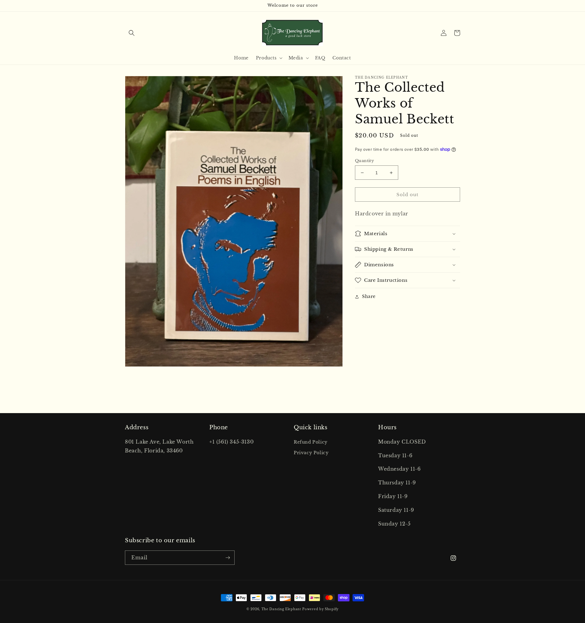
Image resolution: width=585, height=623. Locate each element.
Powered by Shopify (320, 609)
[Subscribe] (227, 557)
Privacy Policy (311, 452)
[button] (131, 33)
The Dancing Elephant (282, 609)
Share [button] (369, 296)
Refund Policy (311, 442)
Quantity (364, 160)
